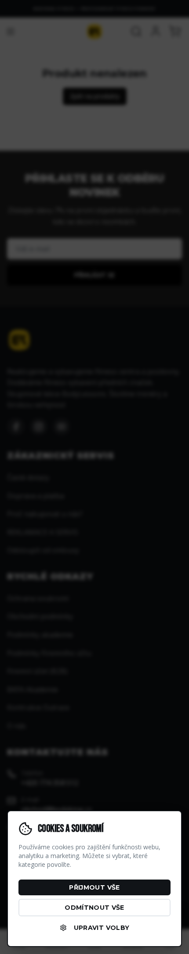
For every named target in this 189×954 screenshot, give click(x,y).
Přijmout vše (94, 887)
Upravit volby (102, 928)
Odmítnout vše (94, 908)
